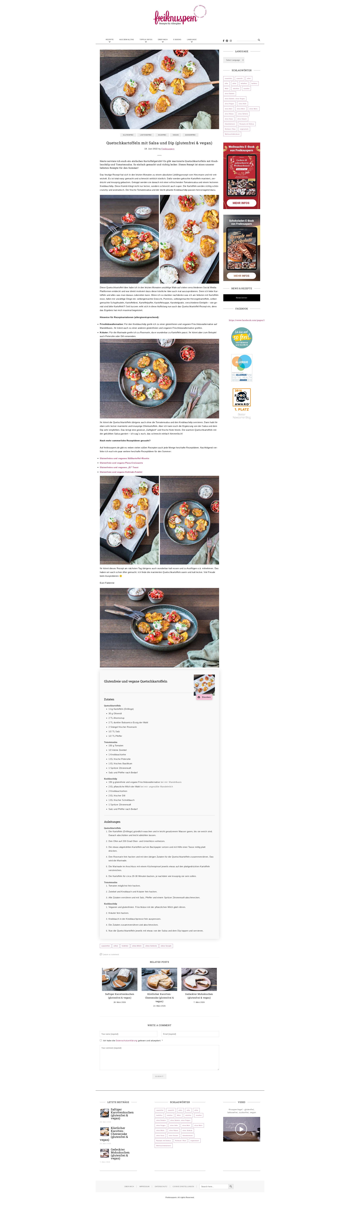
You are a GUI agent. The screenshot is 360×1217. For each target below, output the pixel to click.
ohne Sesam (166, 946)
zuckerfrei (190, 135)
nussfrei (246, 88)
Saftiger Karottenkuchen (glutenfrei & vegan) (122, 1113)
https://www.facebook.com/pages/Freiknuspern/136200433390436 (263, 320)
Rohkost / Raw (230, 129)
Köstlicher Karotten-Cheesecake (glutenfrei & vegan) (159, 997)
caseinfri (239, 78)
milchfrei (236, 88)
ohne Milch (137, 946)
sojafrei (162, 135)
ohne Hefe (242, 103)
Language (192, 39)
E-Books (177, 39)
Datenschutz (161, 1186)
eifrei (116, 946)
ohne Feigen (229, 103)
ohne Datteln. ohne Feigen (235, 98)
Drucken (206, 697)
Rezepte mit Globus (246, 124)
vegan (176, 135)
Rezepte (110, 39)
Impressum (144, 1186)
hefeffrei (244, 83)
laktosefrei (146, 135)
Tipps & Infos (146, 39)
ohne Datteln (229, 93)
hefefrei (125, 946)
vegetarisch (244, 129)
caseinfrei (105, 946)
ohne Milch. (253, 109)
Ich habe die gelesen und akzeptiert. (133, 1040)
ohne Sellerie (151, 946)
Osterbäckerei (230, 124)
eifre (226, 83)
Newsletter (241, 298)
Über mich (163, 39)
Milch (227, 88)
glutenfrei (128, 135)
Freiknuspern (167, 149)
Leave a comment (111, 954)
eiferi (249, 78)
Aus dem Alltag (126, 39)
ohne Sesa (229, 119)
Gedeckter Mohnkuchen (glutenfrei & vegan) (120, 1154)
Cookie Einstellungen (183, 1186)
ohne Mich (228, 109)
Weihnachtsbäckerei (232, 134)
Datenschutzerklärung (127, 1040)
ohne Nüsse (229, 114)
